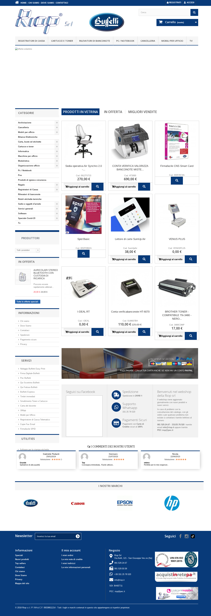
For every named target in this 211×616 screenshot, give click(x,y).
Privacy (23, 344)
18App (23, 410)
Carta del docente (28, 406)
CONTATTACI (62, 3)
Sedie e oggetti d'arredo (29, 204)
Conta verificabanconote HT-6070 (130, 311)
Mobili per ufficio (172, 40)
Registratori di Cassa (31, 40)
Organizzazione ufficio (29, 166)
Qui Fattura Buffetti (28, 387)
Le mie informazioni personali (75, 567)
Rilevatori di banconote (94, 40)
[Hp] (170, 503)
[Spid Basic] (83, 214)
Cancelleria (148, 40)
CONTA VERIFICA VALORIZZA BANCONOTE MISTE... (130, 168)
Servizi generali (25, 209)
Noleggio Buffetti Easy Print (32, 369)
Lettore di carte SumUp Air (130, 239)
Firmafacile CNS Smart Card (176, 166)
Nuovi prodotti (22, 559)
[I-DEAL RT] (83, 287)
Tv (191, 40)
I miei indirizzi (68, 563)
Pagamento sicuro (28, 339)
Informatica (23, 151)
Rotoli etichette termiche (29, 199)
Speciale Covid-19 (26, 218)
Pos (20, 175)
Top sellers (20, 563)
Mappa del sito (22, 583)
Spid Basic (83, 239)
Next (193, 101)
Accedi (190, 2)
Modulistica (23, 161)
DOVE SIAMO (47, 3)
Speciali (19, 555)
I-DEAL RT (83, 311)
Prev (185, 101)
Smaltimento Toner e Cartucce (33, 401)
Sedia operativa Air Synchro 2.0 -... (83, 168)
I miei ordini (67, 555)
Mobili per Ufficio (27, 415)
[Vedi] (97, 187)
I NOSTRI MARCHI (110, 486)
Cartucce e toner (62, 40)
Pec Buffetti (25, 378)
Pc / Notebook (125, 40)
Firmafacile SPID (28, 429)
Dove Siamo (25, 326)
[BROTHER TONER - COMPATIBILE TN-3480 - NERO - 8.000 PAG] (177, 287)
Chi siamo (24, 321)
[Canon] (76, 503)
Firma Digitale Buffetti (30, 373)
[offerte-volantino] (106, 76)
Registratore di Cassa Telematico (35, 419)
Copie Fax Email (27, 424)
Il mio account (71, 550)
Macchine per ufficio (28, 156)
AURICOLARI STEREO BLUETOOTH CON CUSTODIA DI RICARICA (46, 274)
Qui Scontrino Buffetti (30, 382)
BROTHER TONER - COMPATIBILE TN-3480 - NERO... (177, 315)
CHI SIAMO (33, 3)
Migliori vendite (142, 112)
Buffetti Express (27, 392)
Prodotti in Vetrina (80, 112)
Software (22, 213)
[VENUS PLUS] (177, 214)
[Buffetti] (29, 503)
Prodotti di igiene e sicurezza (32, 180)
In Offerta (26, 262)
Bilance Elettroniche (27, 137)
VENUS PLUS (177, 239)
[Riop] (45, 21)
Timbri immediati (27, 396)
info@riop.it (119, 580)
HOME (23, 3)
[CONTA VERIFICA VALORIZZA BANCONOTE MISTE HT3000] (130, 141)
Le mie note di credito (71, 559)
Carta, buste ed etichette (29, 142)
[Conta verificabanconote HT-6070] (130, 287)
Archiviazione (24, 123)
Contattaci (24, 330)
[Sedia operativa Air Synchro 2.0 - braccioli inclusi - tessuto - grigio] (83, 141)
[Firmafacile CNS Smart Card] (177, 141)
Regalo (21, 185)
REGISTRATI (175, 2)
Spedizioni (25, 335)
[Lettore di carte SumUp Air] (130, 214)
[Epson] (123, 503)
